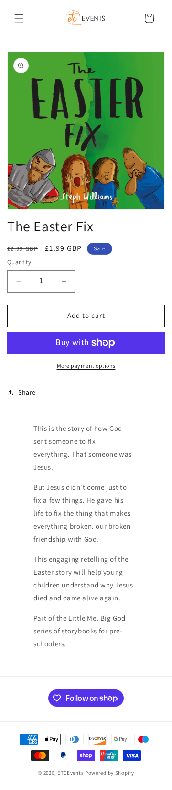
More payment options (86, 365)
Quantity (19, 262)
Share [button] (27, 392)
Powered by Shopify (109, 772)
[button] (19, 18)
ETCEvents (70, 772)
